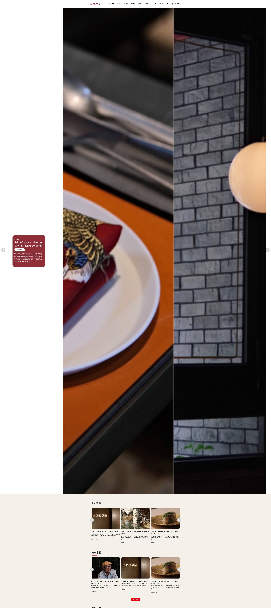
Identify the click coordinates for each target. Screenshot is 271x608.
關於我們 (154, 4)
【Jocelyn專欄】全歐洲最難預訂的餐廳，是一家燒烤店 (135, 533)
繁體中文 (176, 4)
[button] (167, 4)
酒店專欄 (133, 4)
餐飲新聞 (126, 4)
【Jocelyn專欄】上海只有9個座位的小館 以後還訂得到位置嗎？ (165, 533)
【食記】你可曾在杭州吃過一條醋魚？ (133, 581)
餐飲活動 (147, 4)
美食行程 (118, 4)
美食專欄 (111, 4)
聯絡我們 (161, 4)
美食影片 (140, 4)
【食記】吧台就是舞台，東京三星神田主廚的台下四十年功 (33, 245)
